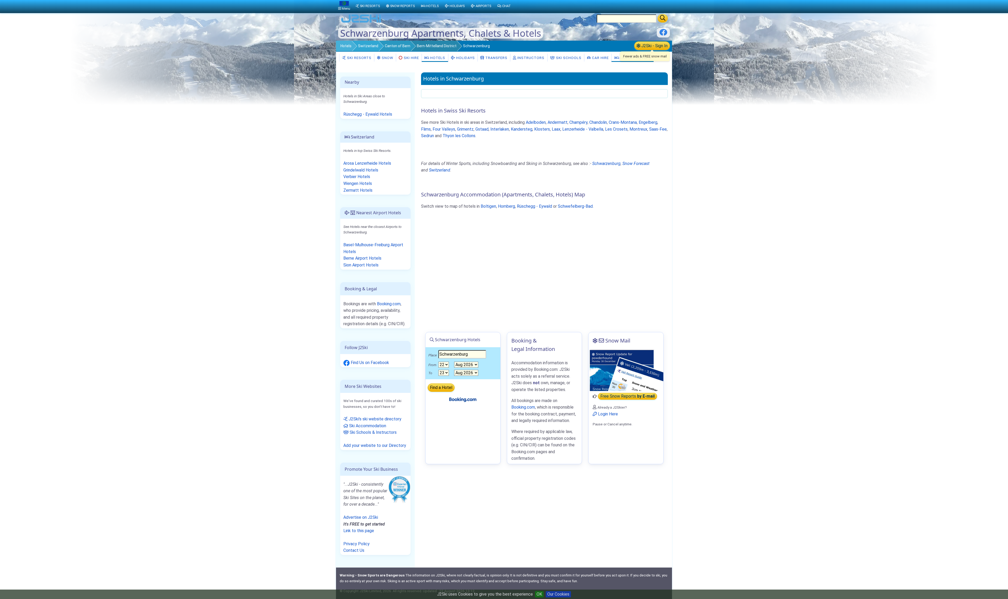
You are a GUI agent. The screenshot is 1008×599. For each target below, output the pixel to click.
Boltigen (488, 206)
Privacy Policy (356, 543)
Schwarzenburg (606, 163)
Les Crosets (616, 129)
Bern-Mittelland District (436, 46)
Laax (556, 129)
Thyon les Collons (459, 135)
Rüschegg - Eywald (534, 206)
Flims (426, 129)
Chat (506, 6)
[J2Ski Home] (361, 22)
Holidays (465, 58)
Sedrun (427, 135)
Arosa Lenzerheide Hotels (367, 163)
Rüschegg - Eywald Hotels (367, 114)
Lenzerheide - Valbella (582, 129)
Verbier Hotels (356, 176)
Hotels (345, 46)
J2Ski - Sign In (654, 45)
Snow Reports (402, 6)
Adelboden (536, 122)
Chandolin (598, 122)
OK (539, 594)
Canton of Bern (397, 46)
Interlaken (499, 129)
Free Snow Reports (627, 396)
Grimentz (465, 129)
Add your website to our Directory (374, 445)
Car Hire (600, 58)
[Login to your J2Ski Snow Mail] (626, 370)
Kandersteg (521, 129)
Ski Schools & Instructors (373, 432)
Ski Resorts (358, 58)
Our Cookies (558, 594)
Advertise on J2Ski (360, 517)
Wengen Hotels (357, 183)
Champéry (578, 122)
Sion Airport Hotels (361, 265)
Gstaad (482, 129)
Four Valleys (444, 129)
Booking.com (389, 303)
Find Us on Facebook (369, 362)
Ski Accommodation (367, 425)
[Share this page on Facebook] (663, 34)
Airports (483, 6)
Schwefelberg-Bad (575, 206)
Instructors (530, 58)
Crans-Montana (623, 122)
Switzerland (368, 46)
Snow (387, 58)
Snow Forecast (635, 163)
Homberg (506, 206)
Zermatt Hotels (357, 190)
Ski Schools (568, 58)
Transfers (495, 58)
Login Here (607, 413)
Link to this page (358, 530)
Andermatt (558, 122)
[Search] (663, 18)
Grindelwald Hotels (360, 170)
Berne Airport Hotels (362, 258)
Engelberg (648, 122)
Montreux (638, 129)
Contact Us (353, 550)
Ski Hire (411, 58)
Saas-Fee (658, 129)
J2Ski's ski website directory (374, 418)
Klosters (542, 129)
